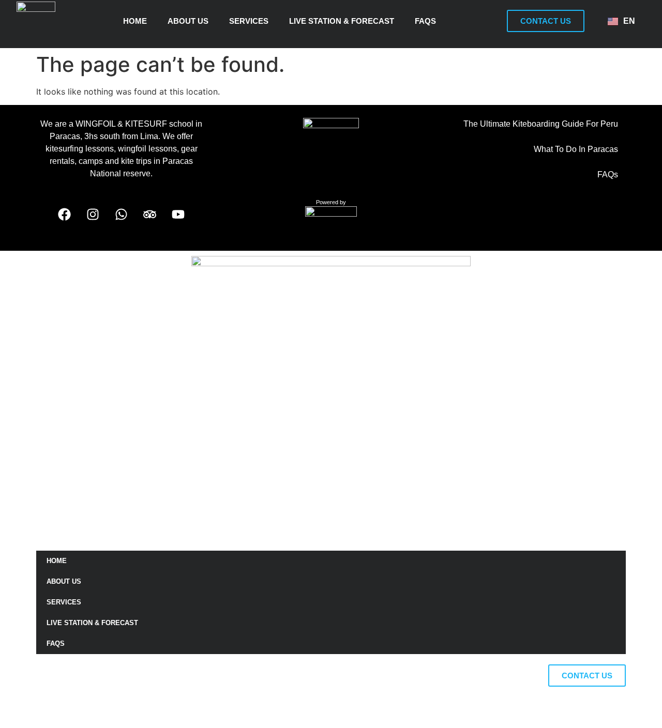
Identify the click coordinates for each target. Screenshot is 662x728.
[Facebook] (65, 214)
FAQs (425, 21)
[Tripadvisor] (150, 214)
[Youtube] (178, 214)
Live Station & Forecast (341, 21)
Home (135, 21)
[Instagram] (93, 214)
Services (248, 21)
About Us (188, 21)
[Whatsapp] (121, 214)
